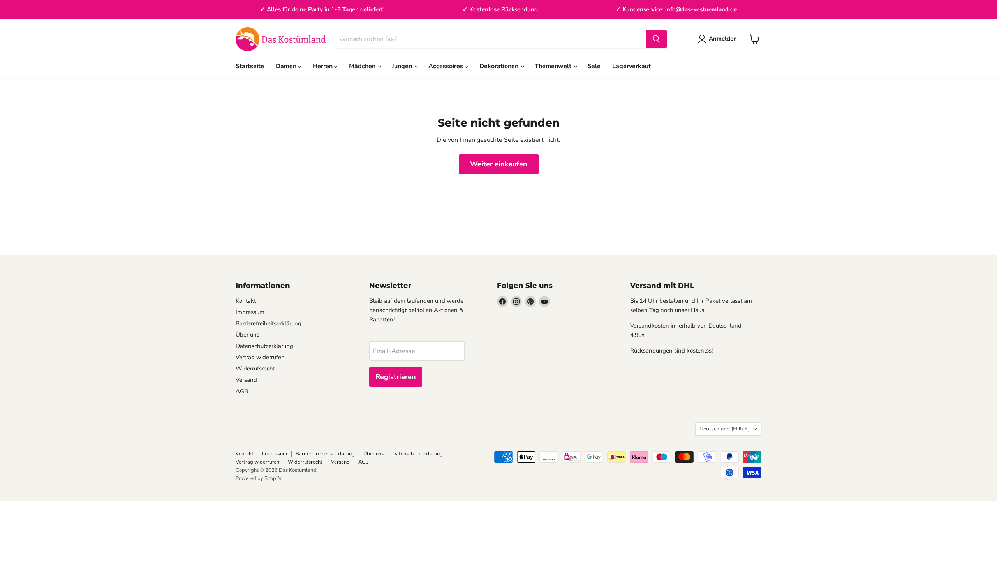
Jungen (403, 66)
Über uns (247, 335)
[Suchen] (656, 39)
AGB (242, 391)
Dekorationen (499, 66)
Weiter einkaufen (498, 164)
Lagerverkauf (631, 66)
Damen (287, 66)
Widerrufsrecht (255, 368)
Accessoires (446, 66)
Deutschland (724, 428)
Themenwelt (554, 66)
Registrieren (395, 376)
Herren (323, 66)
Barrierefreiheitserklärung (268, 323)
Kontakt (246, 301)
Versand (246, 380)
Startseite (250, 66)
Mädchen (363, 66)
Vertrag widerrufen (260, 357)
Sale (594, 66)
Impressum (250, 312)
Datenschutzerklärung (264, 346)
